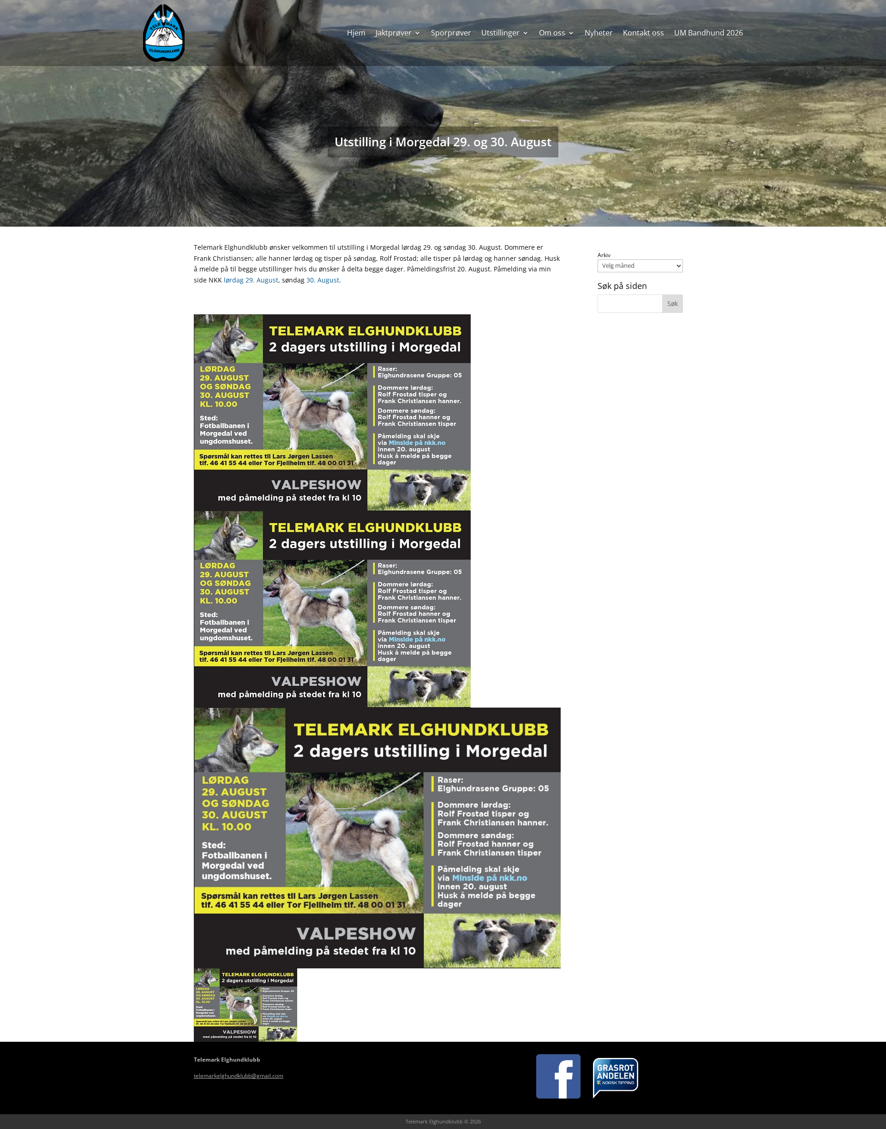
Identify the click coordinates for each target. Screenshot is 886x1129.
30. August (322, 280)
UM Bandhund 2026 (708, 33)
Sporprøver (451, 33)
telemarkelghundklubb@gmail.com (238, 1076)
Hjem (356, 33)
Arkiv (604, 255)
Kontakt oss (643, 33)
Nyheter (599, 33)
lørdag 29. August (251, 280)
